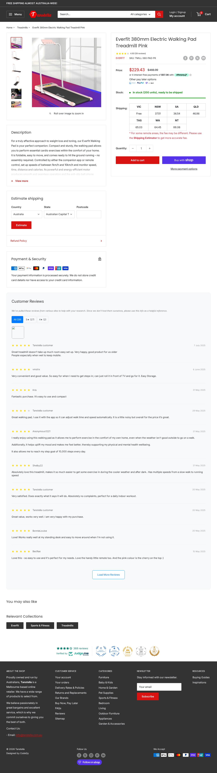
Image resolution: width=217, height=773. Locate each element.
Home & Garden (108, 687)
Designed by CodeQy (17, 753)
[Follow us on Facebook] (79, 755)
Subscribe (148, 696)
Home (9, 27)
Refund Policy (18, 240)
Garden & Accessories (112, 723)
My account (177, 16)
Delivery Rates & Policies (69, 687)
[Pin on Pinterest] (191, 58)
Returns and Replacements (70, 692)
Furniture (104, 677)
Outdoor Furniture (109, 713)
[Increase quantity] (149, 148)
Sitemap (60, 718)
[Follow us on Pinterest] (97, 755)
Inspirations (199, 682)
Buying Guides (201, 677)
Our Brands (61, 697)
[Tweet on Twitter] (197, 58)
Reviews (60, 713)
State (47, 207)
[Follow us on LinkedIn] (103, 755)
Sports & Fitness (40, 625)
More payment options (184, 168)
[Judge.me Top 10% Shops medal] (154, 651)
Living (102, 708)
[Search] (159, 14)
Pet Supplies (106, 692)
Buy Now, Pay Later (66, 703)
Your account (63, 677)
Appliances (105, 718)
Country (16, 207)
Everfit (120, 58)
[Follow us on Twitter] (85, 755)
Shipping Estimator (145, 137)
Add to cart (137, 160)
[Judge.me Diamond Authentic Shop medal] (101, 651)
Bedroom (104, 703)
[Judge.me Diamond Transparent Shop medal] (114, 651)
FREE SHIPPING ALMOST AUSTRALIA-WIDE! (31, 3)
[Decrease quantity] (132, 148)
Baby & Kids (106, 682)
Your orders (62, 682)
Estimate (21, 225)
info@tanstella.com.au (29, 735)
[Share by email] (203, 58)
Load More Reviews (108, 574)
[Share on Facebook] (185, 58)
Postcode (82, 207)
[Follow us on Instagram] (91, 755)
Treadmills (22, 27)
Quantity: (121, 148)
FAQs (58, 708)
